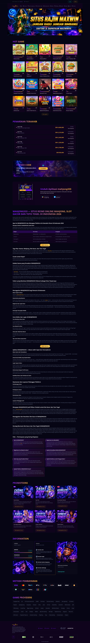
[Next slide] (77, 22)
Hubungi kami (61, 571)
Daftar (75, 1)
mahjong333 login (20, 294)
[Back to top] (13, 637)
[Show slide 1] (42, 34)
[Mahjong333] (15, 6)
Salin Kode (43, 171)
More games (45, 114)
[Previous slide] (12, 22)
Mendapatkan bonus (19, 506)
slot (21, 443)
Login (70, 1)
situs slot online (19, 409)
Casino (46, 300)
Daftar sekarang (45, 245)
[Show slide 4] (47, 34)
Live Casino (16, 271)
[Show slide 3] (46, 34)
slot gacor (50, 250)
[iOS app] (21, 1)
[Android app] (20, 1)
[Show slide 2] (44, 34)
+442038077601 (70, 628)
